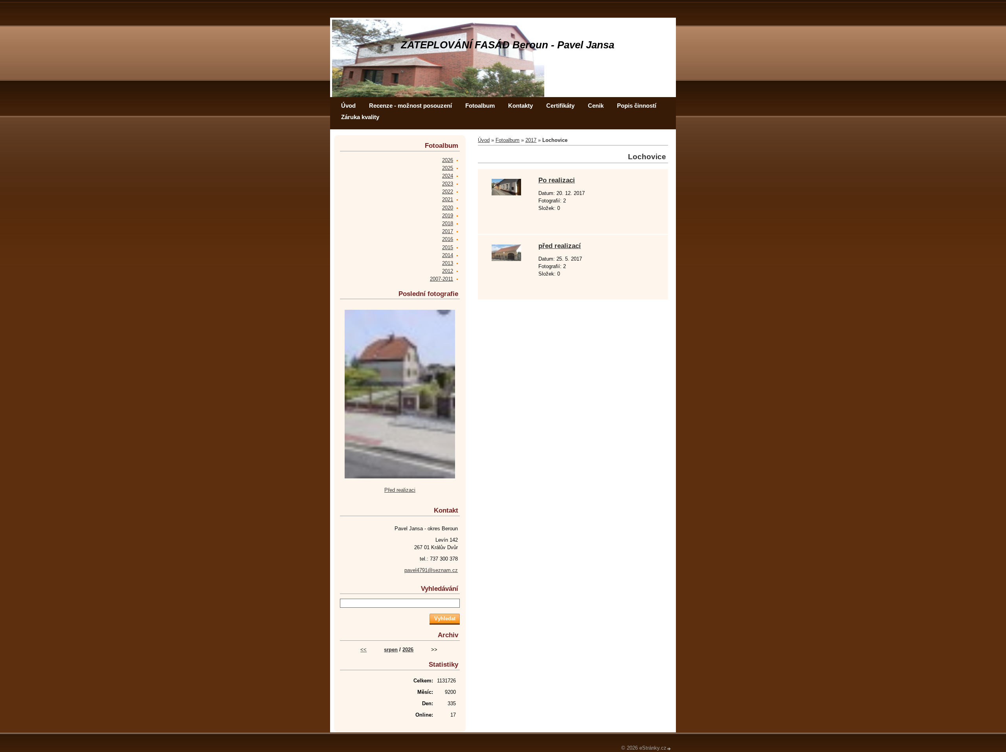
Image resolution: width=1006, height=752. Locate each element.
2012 (447, 271)
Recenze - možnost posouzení (410, 105)
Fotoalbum (480, 105)
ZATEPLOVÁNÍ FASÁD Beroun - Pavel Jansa (507, 44)
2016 (447, 239)
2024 (447, 176)
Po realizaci (556, 180)
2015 (447, 247)
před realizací (559, 246)
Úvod (348, 105)
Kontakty (520, 105)
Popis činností (636, 105)
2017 (530, 140)
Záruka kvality (360, 117)
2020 (447, 208)
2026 (447, 160)
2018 (447, 223)
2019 (447, 216)
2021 (447, 199)
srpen (391, 650)
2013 (447, 263)
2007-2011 (441, 279)
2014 (447, 255)
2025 (447, 168)
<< (363, 650)
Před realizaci (399, 490)
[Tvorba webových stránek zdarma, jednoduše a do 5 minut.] (669, 748)
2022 (447, 192)
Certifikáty (560, 105)
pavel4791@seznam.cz (431, 570)
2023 (447, 184)
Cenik (596, 105)
